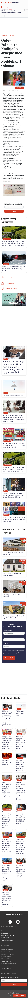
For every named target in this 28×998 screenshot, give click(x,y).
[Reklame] (14, 190)
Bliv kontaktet (9, 658)
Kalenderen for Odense (7, 954)
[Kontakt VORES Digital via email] (18, 922)
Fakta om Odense (6, 956)
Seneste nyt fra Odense (7, 949)
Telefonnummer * (8, 630)
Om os (3, 931)
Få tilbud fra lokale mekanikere (9, 966)
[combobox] (4, 646)
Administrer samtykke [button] (7, 940)
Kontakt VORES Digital (7, 938)
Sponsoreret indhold (6, 968)
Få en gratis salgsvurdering (8, 963)
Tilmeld (14, 211)
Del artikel (18, 87)
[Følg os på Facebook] (10, 922)
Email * (5, 637)
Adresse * (5, 643)
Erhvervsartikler (5, 959)
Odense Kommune (6, 961)
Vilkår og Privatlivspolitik (8, 935)
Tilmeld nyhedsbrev (19, 995)
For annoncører (5, 933)
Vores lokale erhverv (6, 952)
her (4, 180)
